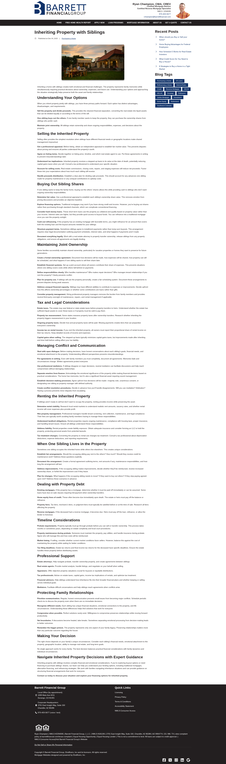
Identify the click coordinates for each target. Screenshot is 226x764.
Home (59, 23)
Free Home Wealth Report (78, 23)
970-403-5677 (165, 14)
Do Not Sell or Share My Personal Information (53, 745)
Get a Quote (171, 23)
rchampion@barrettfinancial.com (157, 17)
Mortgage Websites (43, 755)
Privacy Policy (120, 697)
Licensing (119, 692)
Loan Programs (115, 23)
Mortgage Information (138, 23)
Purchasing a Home (69, 38)
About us (157, 23)
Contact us (186, 23)
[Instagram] (176, 760)
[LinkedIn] (182, 760)
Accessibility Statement (124, 706)
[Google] (188, 760)
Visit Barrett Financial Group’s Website (71, 739)
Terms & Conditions (123, 701)
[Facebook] (164, 760)
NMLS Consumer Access (125, 711)
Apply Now (99, 23)
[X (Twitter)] (170, 760)
